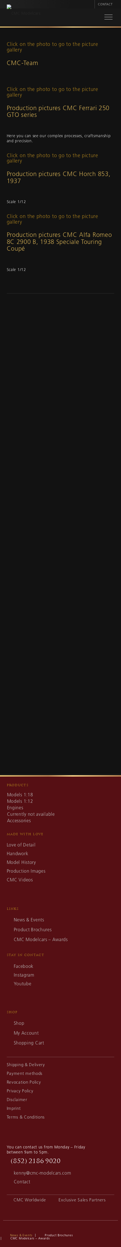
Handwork (17, 853)
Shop (19, 1023)
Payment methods (24, 1073)
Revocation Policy (24, 1082)
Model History (21, 862)
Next (105, 476)
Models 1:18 (20, 794)
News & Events (29, 920)
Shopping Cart (29, 1043)
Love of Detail (21, 845)
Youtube (23, 983)
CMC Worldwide (30, 1199)
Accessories (19, 820)
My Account (26, 1033)
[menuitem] (89, 4)
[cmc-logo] (48, 19)
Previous (15, 476)
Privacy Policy (20, 1090)
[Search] (92, 18)
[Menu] (105, 18)
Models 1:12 (20, 801)
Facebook (23, 966)
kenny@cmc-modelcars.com (42, 1173)
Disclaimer (17, 1099)
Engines (15, 807)
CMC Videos (20, 880)
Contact (105, 4)
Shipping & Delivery (26, 1064)
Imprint (14, 1108)
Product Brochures (33, 929)
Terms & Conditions (26, 1117)
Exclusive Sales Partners (82, 1199)
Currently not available (31, 814)
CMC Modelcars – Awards (41, 939)
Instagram (24, 975)
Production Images (26, 871)
